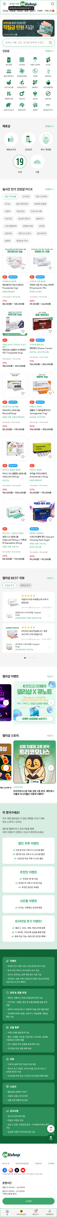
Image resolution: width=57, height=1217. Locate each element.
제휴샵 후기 (25, 585)
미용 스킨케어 (41, 196)
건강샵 (5, 10)
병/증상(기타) (22, 240)
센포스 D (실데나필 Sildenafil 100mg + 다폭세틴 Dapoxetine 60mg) (14, 539)
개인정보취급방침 (22, 1164)
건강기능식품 (36, 211)
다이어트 (26, 196)
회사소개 (5, 1164)
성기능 (7, 204)
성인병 (41, 226)
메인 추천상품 (10, 196)
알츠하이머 (41, 233)
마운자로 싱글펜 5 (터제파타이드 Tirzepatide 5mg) (14, 351)
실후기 (32, 10)
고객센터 (51, 1164)
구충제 (7, 211)
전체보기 (48, 51)
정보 (26, 10)
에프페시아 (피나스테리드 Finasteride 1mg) (13, 286)
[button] (22, 658)
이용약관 (38, 1164)
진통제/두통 (28, 226)
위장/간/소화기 (24, 233)
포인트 (20, 10)
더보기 (49, 578)
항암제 (7, 240)
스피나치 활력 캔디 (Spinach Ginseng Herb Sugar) (42, 538)
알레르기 (39, 218)
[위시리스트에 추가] (23, 268)
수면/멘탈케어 (11, 226)
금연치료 (8, 233)
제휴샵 (12, 10)
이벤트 (40, 10)
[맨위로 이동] (51, 1138)
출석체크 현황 (14, 4)
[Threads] (17, 1170)
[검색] (52, 4)
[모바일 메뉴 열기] (4, 4)
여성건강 (8, 218)
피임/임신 (20, 211)
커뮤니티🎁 (49, 10)
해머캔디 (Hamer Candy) (41, 348)
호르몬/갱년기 (24, 218)
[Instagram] (11, 1170)
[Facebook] (4, 1170)
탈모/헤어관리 (22, 204)
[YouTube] (23, 1170)
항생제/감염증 (40, 204)
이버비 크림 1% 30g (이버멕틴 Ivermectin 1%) (42, 286)
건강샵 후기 (9, 585)
